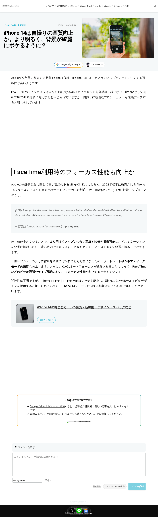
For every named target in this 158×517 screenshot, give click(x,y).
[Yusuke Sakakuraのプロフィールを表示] (95, 64)
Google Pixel (86, 6)
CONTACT (62, 6)
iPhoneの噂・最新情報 (15, 25)
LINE (126, 6)
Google (107, 6)
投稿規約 (97, 486)
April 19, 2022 (71, 226)
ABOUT (50, 6)
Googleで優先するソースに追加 (47, 406)
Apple (98, 6)
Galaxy (117, 6)
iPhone (74, 6)
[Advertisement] (79, 136)
